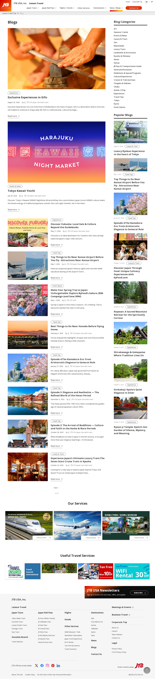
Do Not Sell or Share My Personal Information (54, 675)
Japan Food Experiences (73, 639)
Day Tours (15, 632)
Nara (93, 635)
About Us (115, 628)
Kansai (93, 625)
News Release (117, 634)
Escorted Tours (17, 622)
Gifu (92, 618)
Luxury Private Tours (19, 625)
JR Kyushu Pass (43, 639)
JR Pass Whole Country (46, 618)
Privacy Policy (117, 649)
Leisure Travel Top (9, 13)
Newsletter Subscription (73, 635)
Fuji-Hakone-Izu (97, 622)
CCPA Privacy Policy (119, 652)
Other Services (84, 8)
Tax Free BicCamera (72, 646)
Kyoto (93, 632)
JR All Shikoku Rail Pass (46, 635)
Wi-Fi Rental (69, 642)
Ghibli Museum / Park (72, 632)
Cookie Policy (30, 675)
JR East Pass (42, 625)
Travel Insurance (71, 649)
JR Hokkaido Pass (44, 622)
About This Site (17, 675)
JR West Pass (43, 632)
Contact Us (133, 8)
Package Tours (17, 628)
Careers (114, 631)
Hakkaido (94, 628)
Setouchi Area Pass (45, 642)
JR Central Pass (43, 628)
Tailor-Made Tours (18, 618)
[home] (5, 5)
